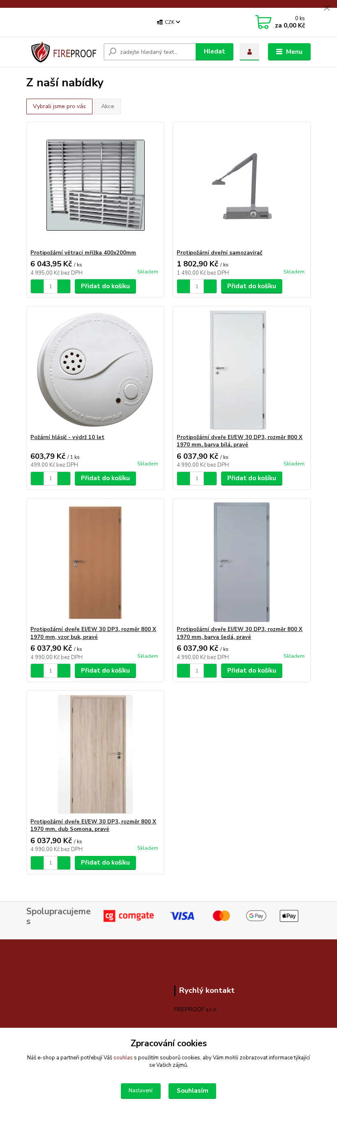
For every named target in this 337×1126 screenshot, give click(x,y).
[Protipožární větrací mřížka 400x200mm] (95, 185)
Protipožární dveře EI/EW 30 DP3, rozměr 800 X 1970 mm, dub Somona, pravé (93, 825)
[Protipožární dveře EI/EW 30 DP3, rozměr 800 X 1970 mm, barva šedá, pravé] (241, 562)
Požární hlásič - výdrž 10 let (67, 437)
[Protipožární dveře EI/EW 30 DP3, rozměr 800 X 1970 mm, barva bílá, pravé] (241, 370)
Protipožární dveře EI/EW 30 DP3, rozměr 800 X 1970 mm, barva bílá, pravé (239, 441)
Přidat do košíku (105, 286)
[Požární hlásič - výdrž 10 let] (95, 370)
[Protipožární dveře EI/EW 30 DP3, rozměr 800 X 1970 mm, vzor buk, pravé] (95, 562)
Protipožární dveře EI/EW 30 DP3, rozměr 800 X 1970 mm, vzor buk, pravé (93, 633)
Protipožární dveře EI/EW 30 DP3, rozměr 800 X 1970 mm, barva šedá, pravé (239, 633)
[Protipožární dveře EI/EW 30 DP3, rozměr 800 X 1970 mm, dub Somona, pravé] (95, 754)
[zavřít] (326, 8)
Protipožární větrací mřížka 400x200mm (83, 253)
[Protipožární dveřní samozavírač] (241, 185)
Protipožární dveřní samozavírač (219, 253)
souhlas (123, 1057)
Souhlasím (192, 1091)
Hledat (214, 51)
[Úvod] (61, 52)
